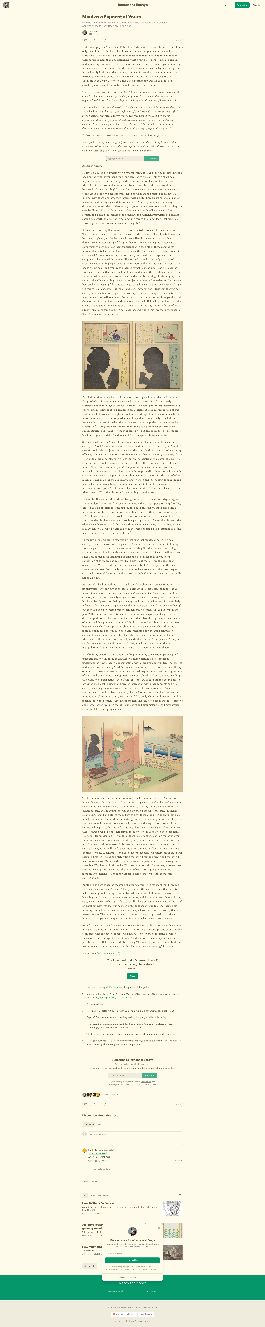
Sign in (256, 5)
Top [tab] (85, 1195)
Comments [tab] (89, 1124)
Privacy (129, 1307)
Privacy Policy (153, 1269)
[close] (159, 1228)
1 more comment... (90, 1181)
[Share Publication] (231, 5)
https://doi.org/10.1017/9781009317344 (112, 997)
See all (87, 1266)
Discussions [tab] (103, 1195)
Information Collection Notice (132, 1269)
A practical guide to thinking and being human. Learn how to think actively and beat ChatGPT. (119, 1208)
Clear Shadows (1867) (108, 953)
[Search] (225, 5)
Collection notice (149, 1307)
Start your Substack (125, 1314)
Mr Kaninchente (113, 987)
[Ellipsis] (181, 1150)
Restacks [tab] (100, 1124)
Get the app (146, 1314)
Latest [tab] (93, 1195)
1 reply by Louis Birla (101, 1169)
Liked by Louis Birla (99, 1153)
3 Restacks (113, 1095)
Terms (137, 1307)
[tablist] (94, 1124)
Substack (119, 1321)
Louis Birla (93, 31)
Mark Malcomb (95, 1149)
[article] (132, 1209)
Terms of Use (146, 1266)
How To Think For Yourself (99, 1203)
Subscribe (242, 5)
